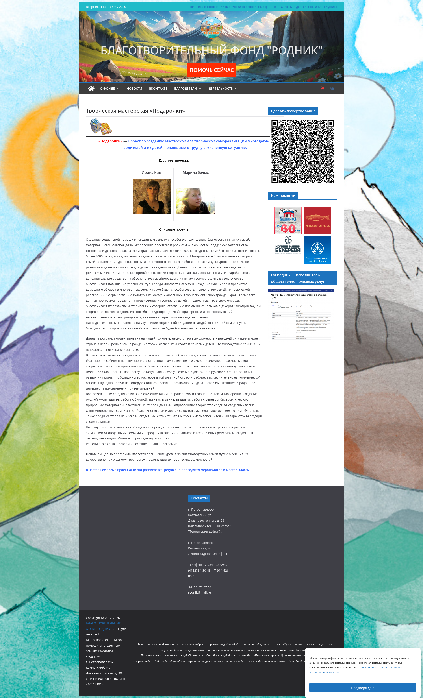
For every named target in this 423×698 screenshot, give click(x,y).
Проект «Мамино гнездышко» (265, 661)
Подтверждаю (363, 687)
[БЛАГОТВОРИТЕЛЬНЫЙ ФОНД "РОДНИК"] (91, 88)
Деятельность (221, 88)
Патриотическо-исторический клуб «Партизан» (172, 655)
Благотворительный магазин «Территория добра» (171, 644)
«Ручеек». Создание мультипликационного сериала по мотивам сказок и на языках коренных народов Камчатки (234, 650)
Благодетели (185, 88)
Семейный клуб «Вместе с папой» (228, 655)
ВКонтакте (158, 88)
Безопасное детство (319, 644)
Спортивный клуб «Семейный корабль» (159, 661)
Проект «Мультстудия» (287, 644)
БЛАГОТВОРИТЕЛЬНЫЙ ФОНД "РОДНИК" (211, 50)
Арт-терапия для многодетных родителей (215, 661)
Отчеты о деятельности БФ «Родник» (309, 7)
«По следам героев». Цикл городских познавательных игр (291, 655)
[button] (117, 88)
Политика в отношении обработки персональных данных (232, 7)
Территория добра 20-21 (223, 644)
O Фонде (107, 88)
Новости (134, 88)
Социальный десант (255, 644)
